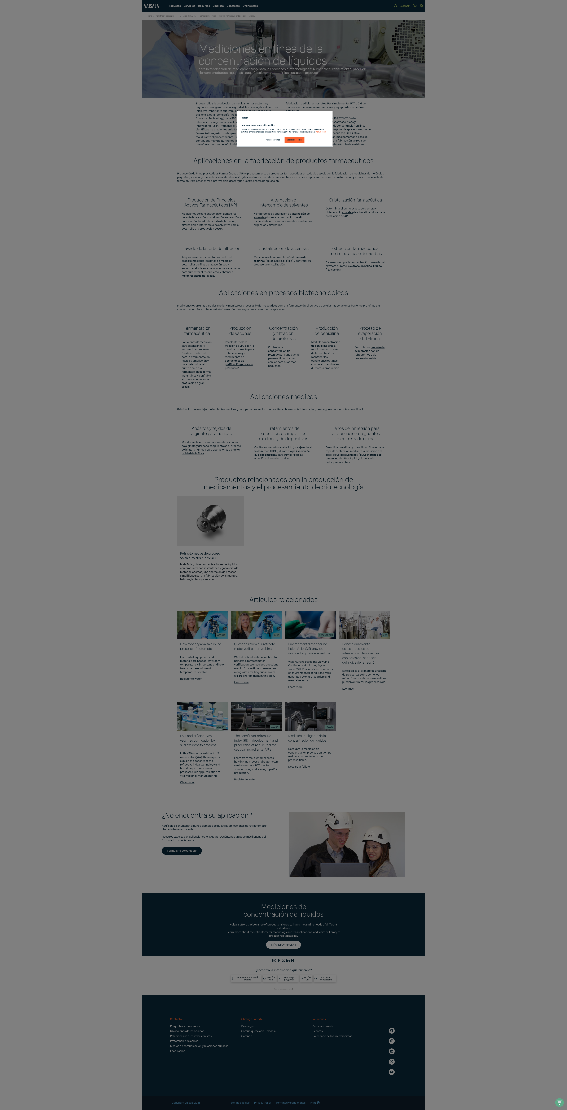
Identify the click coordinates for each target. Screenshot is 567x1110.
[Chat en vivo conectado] (559, 1102)
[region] (285, 129)
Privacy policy (321, 132)
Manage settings (273, 140)
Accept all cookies (294, 140)
